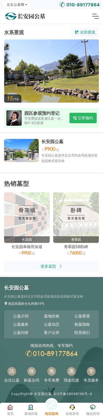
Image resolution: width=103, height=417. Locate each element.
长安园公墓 (52, 141)
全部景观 (87, 32)
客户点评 (51, 332)
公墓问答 (21, 332)
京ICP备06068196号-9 (72, 394)
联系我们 (82, 332)
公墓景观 (82, 316)
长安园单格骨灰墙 (27, 246)
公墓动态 (51, 324)
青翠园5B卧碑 (76, 246)
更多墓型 (48, 266)
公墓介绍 (21, 316)
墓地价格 (51, 316)
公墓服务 (21, 324)
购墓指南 (82, 324)
